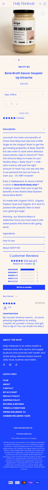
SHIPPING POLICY (11, 400)
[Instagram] (10, 364)
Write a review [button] (24, 287)
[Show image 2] (21, 59)
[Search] (40, 4)
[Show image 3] (24, 59)
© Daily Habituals (24, 434)
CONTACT (8, 388)
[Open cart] (45, 3)
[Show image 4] (26, 59)
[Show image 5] (29, 59)
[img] (9, 303)
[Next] (33, 59)
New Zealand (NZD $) (23, 428)
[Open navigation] (3, 4)
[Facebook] (4, 364)
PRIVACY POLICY (11, 396)
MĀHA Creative (20, 438)
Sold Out (24, 113)
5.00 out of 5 (30, 260)
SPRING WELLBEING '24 (14, 412)
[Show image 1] (18, 59)
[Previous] (14, 59)
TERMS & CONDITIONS (14, 408)
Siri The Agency (32, 438)
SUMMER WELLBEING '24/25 (16, 415)
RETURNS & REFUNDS (13, 404)
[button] (9, 118)
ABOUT (6, 384)
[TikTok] (16, 364)
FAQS (5, 380)
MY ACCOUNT (10, 392)
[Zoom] (43, 13)
